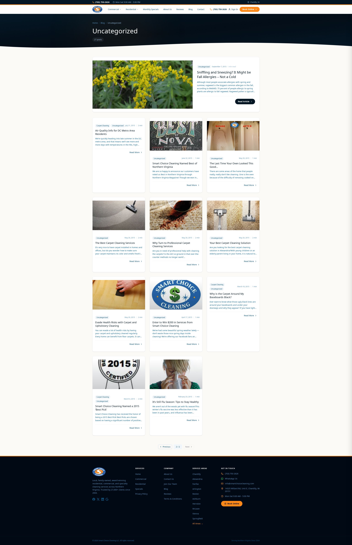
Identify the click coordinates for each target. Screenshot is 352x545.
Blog (191, 9)
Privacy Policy (141, 494)
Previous (166, 446)
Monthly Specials (151, 9)
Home (95, 23)
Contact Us (169, 479)
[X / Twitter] (98, 499)
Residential (131, 9)
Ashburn (196, 498)
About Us (167, 9)
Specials (139, 489)
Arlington (197, 489)
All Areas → (198, 523)
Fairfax (196, 484)
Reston (196, 494)
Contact (200, 9)
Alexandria (197, 479)
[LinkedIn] (102, 499)
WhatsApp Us (231, 478)
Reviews (180, 9)
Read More (135, 152)
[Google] (107, 499)
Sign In (234, 9)
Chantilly (197, 474)
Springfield (198, 518)
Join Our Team (170, 484)
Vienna (196, 513)
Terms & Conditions (173, 498)
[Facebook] (93, 499)
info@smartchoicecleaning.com (239, 483)
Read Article (243, 101)
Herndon (197, 503)
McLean (196, 508)
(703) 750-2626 (102, 2)
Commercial (113, 9)
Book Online (248, 9)
